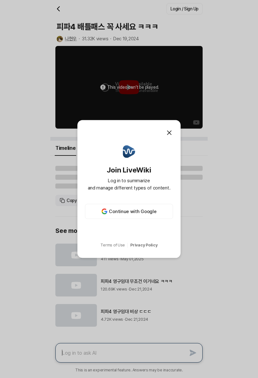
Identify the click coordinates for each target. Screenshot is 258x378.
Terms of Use (112, 245)
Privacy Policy (143, 245)
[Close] (169, 132)
